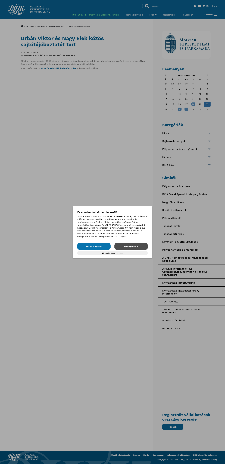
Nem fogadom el (131, 246)
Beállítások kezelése (113, 253)
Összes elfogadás (94, 246)
